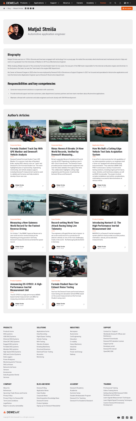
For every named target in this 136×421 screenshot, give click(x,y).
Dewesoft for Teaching (78, 398)
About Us (6, 388)
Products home (8, 331)
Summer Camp (75, 393)
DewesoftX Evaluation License (113, 341)
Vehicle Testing (42, 339)
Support (53, 3)
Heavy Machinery (76, 344)
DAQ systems (8, 334)
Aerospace (73, 331)
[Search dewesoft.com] (115, 3)
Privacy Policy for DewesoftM (13, 398)
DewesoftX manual (109, 349)
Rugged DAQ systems (10, 344)
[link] (18, 8)
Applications (39, 3)
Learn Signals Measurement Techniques (116, 398)
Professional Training (110, 388)
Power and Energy (76, 352)
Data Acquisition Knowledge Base (48, 398)
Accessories (7, 372)
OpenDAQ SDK (108, 351)
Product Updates (42, 403)
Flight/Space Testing (44, 336)
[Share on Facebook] (28, 8)
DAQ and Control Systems (12, 354)
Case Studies (41, 393)
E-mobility (73, 341)
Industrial (73, 347)
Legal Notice (7, 403)
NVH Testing (41, 341)
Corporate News (42, 395)
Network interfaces (9, 367)
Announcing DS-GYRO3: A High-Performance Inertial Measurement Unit (26, 287)
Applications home (43, 331)
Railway (72, 354)
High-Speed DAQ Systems (12, 352)
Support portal (108, 344)
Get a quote (128, 8)
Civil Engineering (75, 336)
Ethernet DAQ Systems (11, 339)
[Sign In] (120, 3)
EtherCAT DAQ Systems (11, 341)
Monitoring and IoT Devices (12, 362)
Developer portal (109, 346)
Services (6, 377)
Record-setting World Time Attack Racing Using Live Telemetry (65, 225)
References (7, 390)
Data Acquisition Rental (11, 375)
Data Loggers (7, 357)
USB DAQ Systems (9, 336)
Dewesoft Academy (77, 388)
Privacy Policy (8, 395)
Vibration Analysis (43, 344)
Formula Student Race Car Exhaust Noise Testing (64, 286)
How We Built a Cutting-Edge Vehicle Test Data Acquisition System (107, 151)
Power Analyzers (9, 359)
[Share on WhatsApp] (33, 8)
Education (73, 339)
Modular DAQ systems (10, 349)
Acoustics (40, 354)
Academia (73, 390)
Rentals (103, 3)
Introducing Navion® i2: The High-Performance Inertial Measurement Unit (106, 225)
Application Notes (43, 390)
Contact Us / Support (110, 331)
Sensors (6, 370)
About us (66, 3)
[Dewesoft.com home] (11, 3)
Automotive (74, 334)
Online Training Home (110, 390)
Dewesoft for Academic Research (81, 401)
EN (128, 3)
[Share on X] (31, 8)
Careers (80, 3)
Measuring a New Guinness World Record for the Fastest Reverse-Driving (25, 225)
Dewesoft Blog (42, 388)
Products (24, 3)
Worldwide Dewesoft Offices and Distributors (114, 335)
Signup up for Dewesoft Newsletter (48, 406)
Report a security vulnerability (13, 406)
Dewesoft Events (42, 401)
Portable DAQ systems (11, 347)
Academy (90, 3)
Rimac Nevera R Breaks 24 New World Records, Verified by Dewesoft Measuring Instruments (67, 153)
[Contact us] (110, 3)
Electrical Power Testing (45, 352)
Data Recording (42, 334)
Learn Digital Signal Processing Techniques (117, 400)
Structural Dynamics (43, 349)
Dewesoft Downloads (110, 338)
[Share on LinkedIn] (25, 8)
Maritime (73, 349)
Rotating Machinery (43, 347)
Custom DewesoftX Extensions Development (113, 404)
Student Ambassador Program (80, 395)
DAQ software (8, 364)
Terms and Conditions (10, 401)
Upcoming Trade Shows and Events (15, 393)
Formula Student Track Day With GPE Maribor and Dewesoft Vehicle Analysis (26, 151)
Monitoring (40, 357)
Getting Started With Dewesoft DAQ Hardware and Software (115, 394)
